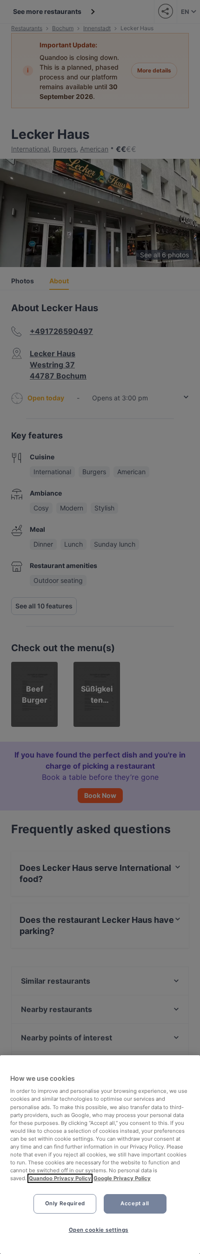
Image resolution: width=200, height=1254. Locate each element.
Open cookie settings (98, 1230)
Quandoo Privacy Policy (60, 1178)
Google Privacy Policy (122, 1178)
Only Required (65, 1203)
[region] (100, 1154)
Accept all (134, 1203)
